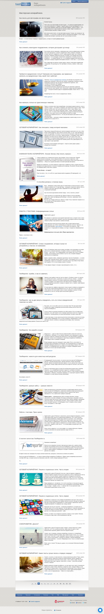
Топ (52, 595)
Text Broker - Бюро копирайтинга (30, 4)
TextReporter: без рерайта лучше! (31, 330)
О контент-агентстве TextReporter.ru (32, 438)
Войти (73, 1)
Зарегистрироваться (83, 1)
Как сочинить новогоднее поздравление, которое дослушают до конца (44, 47)
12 (66, 583)
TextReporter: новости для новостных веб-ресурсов (37, 356)
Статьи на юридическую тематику (58, 79)
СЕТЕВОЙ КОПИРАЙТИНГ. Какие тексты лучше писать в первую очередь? (45, 553)
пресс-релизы (59, 226)
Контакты (80, 595)
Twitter (85, 602)
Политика (45, 595)
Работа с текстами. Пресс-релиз (30, 412)
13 (70, 583)
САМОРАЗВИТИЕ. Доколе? (29, 524)
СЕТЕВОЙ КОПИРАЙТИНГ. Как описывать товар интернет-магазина (43, 127)
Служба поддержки (66, 2)
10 (60, 583)
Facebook (79, 602)
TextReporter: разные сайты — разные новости (35, 386)
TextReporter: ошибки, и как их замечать (33, 274)
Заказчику (19, 595)
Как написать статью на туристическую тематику (36, 102)
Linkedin (73, 602)
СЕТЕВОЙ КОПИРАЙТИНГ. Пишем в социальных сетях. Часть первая (44, 496)
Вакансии (28, 595)
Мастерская (65, 595)
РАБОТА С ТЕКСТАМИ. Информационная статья (36, 211)
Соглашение (37, 595)
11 (63, 583)
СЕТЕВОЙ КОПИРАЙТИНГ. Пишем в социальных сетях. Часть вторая (44, 469)
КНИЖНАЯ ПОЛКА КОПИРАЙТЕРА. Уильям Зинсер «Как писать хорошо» (45, 154)
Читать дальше (23, 41)
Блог (73, 595)
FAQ (58, 595)
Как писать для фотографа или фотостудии (34, 18)
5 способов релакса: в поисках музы (50, 182)
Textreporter (58, 610)
